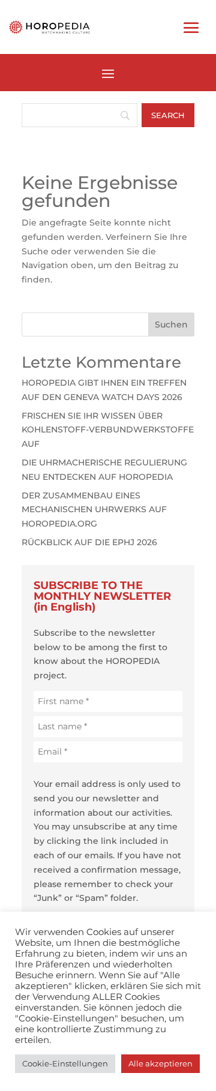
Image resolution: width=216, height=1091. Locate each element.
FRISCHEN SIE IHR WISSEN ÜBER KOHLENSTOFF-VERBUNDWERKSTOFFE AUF (108, 430)
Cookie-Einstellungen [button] (65, 1063)
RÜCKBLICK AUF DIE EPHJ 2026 (89, 542)
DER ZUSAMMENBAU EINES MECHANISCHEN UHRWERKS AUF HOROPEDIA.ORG (94, 510)
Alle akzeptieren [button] (160, 1063)
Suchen (171, 324)
